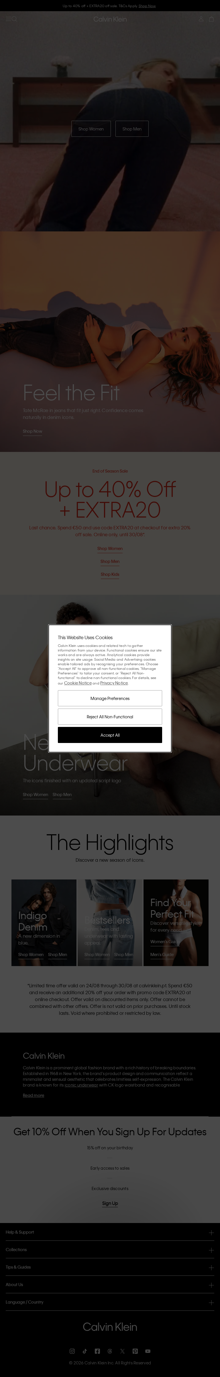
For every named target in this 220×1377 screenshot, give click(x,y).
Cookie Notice (78, 682)
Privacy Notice (114, 682)
